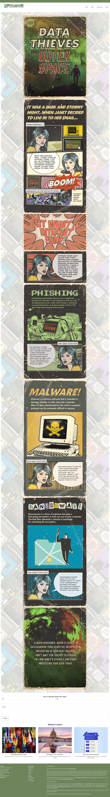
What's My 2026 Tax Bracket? (91, 754)
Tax (29, 773)
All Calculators (31, 780)
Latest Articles (31, 777)
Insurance (30, 772)
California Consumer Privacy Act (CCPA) (85, 777)
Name (3, 698)
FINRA (87, 783)
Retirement (30, 767)
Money (29, 775)
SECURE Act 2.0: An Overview (55, 754)
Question (4, 706)
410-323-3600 (105, 1)
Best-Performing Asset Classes (19, 754)
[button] (92, 7)
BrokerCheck (73, 768)
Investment (30, 769)
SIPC (91, 783)
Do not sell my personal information (66, 779)
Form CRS (51, 766)
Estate (29, 770)
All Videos (30, 779)
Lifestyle (30, 776)
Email (57, 698)
